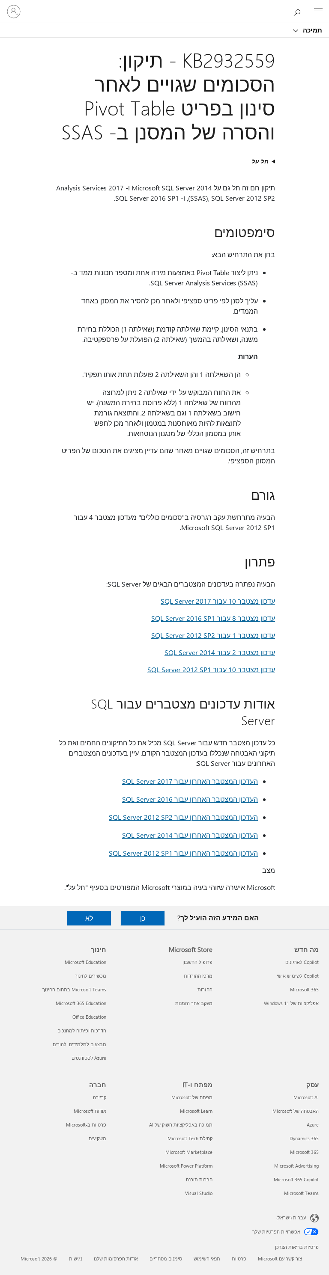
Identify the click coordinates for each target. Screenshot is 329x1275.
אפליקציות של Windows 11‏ (291, 1003)
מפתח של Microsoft (191, 1097)
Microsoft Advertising (296, 1165)
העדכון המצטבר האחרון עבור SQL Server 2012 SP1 (183, 852)
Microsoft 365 (304, 989)
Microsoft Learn (196, 1111)
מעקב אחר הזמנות (193, 1003)
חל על (260, 161)
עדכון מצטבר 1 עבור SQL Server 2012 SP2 (213, 635)
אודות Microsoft (90, 1111)
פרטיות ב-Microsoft (86, 1124)
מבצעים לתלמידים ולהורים (79, 1044)
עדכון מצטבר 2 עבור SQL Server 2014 (219, 652)
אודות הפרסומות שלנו (116, 1258)
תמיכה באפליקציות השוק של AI (180, 1124)
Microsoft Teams (301, 1193)
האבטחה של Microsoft (295, 1111)
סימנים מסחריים (166, 1258)
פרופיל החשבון (197, 962)
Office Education (89, 1017)
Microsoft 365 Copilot (296, 1179)
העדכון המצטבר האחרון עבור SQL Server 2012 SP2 (183, 816)
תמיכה (311, 30)
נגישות (75, 1258)
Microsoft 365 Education (81, 1003)
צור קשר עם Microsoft (280, 1258)
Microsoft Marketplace (188, 1152)
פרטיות (239, 1258)
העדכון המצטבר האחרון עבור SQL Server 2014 (190, 834)
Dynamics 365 (304, 1138)
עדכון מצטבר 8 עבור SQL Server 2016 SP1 (213, 618)
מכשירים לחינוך (90, 976)
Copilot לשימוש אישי (298, 976)
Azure (313, 1124)
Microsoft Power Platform (186, 1165)
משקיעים (97, 1138)
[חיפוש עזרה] (299, 11)
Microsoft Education (85, 962)
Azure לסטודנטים (89, 1058)
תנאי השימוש (207, 1258)
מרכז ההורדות (198, 976)
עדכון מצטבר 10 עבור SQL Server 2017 (218, 600)
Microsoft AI (306, 1097)
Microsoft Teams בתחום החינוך (74, 989)
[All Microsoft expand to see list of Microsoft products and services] (318, 11)
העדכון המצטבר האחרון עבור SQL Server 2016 (190, 799)
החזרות (204, 989)
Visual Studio (198, 1193)
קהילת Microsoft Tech (189, 1138)
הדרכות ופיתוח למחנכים (81, 1030)
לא (89, 917)
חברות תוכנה (199, 1179)
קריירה (99, 1097)
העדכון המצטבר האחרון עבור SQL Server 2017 (190, 781)
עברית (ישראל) (291, 1217)
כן (142, 917)
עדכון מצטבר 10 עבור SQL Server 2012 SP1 (211, 669)
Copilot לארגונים (302, 962)
